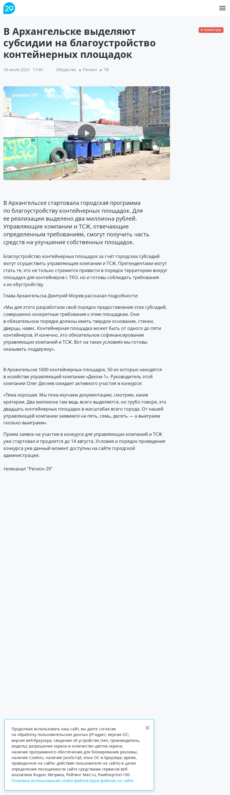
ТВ (106, 69)
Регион (90, 69)
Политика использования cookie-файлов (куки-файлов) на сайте (73, 780)
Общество (66, 69)
